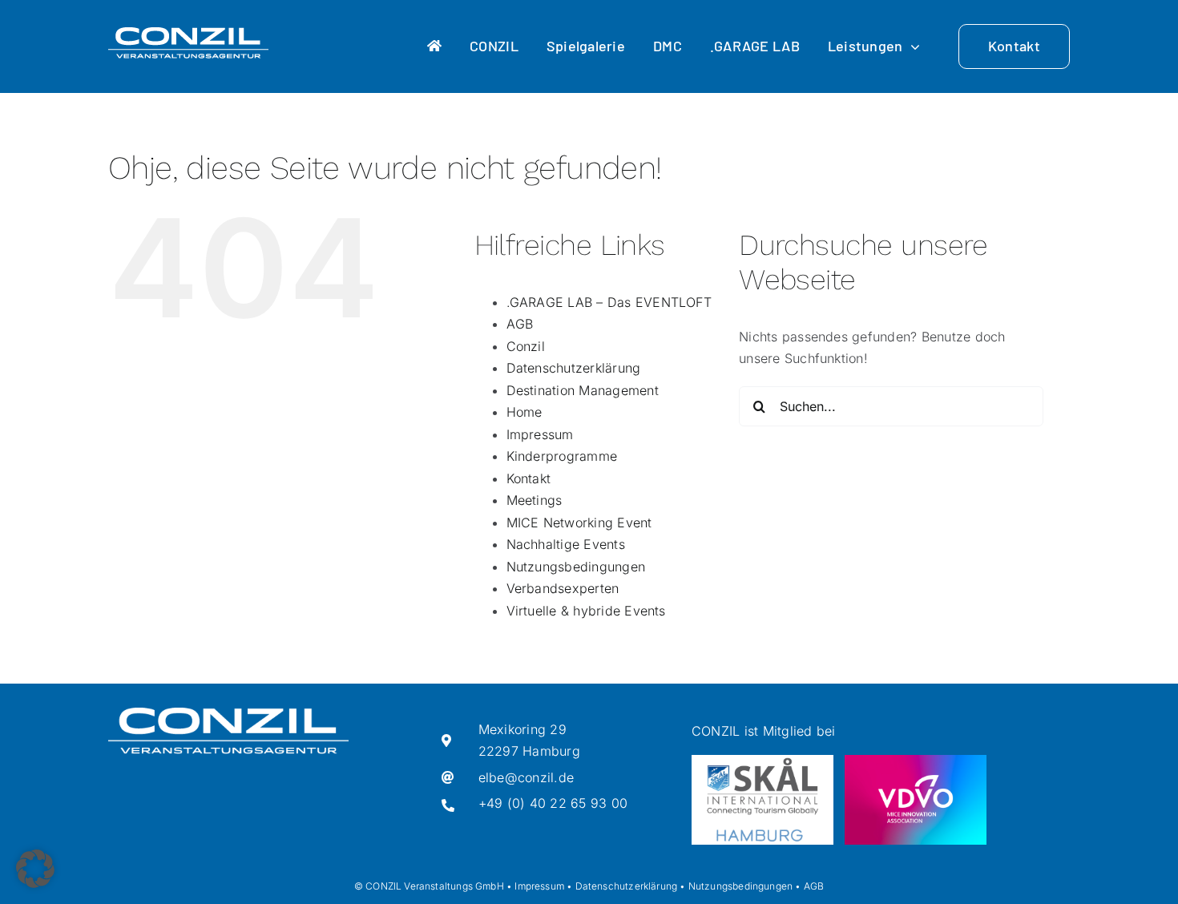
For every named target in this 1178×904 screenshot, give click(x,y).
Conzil (525, 346)
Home (524, 412)
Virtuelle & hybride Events (586, 611)
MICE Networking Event (579, 523)
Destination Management (582, 390)
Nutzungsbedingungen (576, 567)
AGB (520, 324)
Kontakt (528, 478)
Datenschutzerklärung (573, 368)
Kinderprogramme (562, 456)
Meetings (534, 500)
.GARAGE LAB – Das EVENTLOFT (609, 302)
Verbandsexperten (562, 588)
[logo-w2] (188, 34)
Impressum (540, 434)
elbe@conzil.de (526, 777)
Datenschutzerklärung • (630, 886)
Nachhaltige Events (565, 544)
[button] (35, 868)
